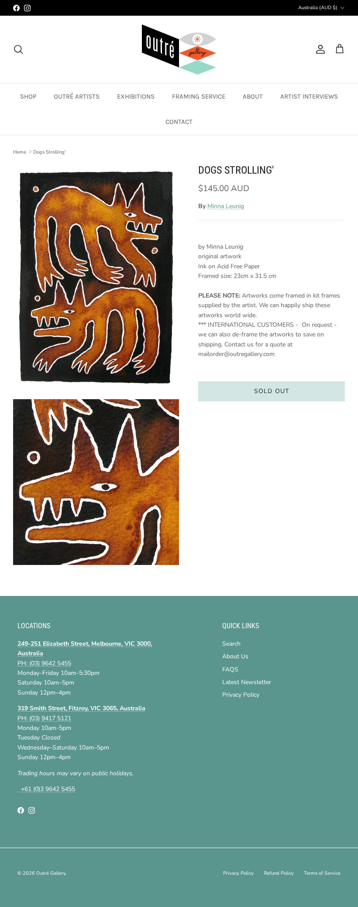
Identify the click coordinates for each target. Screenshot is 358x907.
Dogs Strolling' (49, 151)
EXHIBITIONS (136, 96)
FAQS (230, 669)
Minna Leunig (225, 206)
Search (231, 644)
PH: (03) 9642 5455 (44, 663)
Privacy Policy (240, 695)
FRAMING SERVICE (198, 96)
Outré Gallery (50, 873)
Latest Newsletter (246, 682)
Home (19, 151)
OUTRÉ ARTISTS (77, 96)
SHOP (28, 96)
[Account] (319, 49)
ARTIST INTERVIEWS (309, 96)
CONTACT (179, 122)
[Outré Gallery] (179, 49)
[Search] (18, 49)
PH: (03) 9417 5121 (44, 718)
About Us (235, 656)
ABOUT (253, 96)
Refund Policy (279, 873)
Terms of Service (322, 873)
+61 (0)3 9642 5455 (46, 789)
